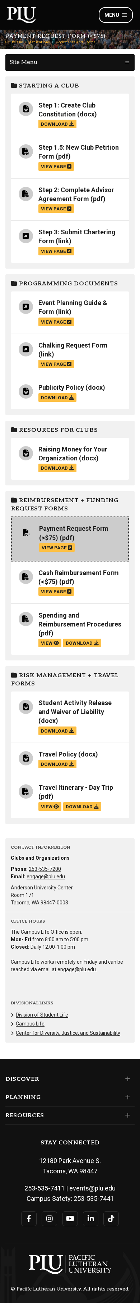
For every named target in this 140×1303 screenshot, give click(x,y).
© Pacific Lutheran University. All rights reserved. (70, 1289)
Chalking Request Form (73, 345)
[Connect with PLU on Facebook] (29, 1218)
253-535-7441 (94, 1198)
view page (54, 166)
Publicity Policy (61, 387)
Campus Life (30, 1024)
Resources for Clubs (57, 430)
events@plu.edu (92, 1188)
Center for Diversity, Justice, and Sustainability (68, 1033)
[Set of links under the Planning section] (126, 1097)
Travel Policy (57, 754)
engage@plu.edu (46, 876)
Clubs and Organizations (27, 42)
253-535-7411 (44, 1188)
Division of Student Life (42, 1015)
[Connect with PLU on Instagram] (49, 1218)
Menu (111, 15)
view (47, 643)
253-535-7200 (45, 869)
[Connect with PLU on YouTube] (70, 1218)
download (55, 124)
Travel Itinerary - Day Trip (75, 787)
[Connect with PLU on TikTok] (111, 1218)
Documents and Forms (75, 42)
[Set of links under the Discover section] (126, 1079)
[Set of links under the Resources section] (126, 1115)
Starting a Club (48, 86)
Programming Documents (67, 283)
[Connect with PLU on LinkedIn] (90, 1218)
